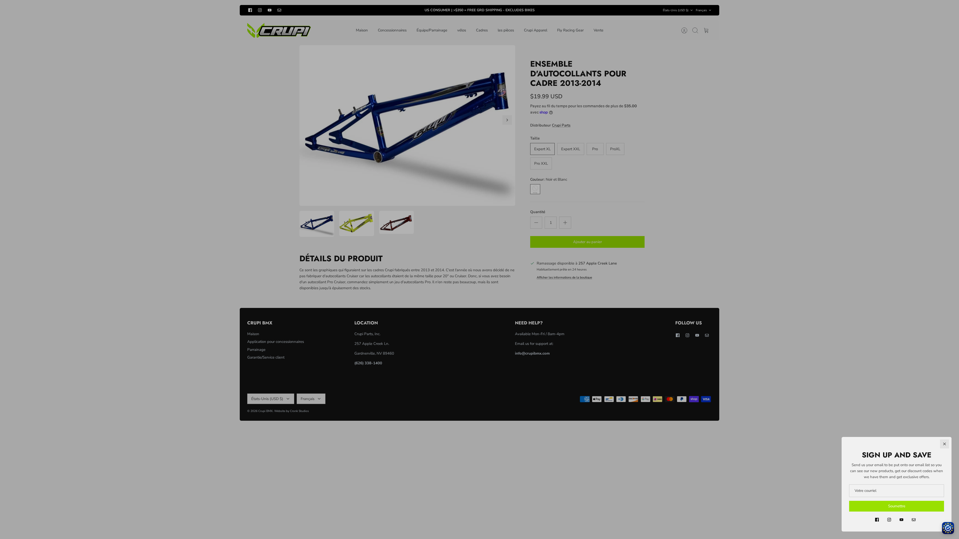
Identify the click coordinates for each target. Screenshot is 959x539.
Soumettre (896, 506)
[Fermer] (944, 443)
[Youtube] (901, 519)
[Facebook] (877, 519)
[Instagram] (889, 519)
